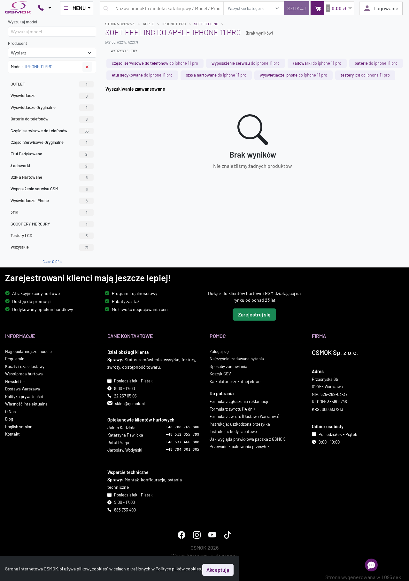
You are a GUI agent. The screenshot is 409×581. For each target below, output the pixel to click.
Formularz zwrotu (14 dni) (232, 408)
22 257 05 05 (125, 395)
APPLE (148, 23)
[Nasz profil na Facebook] (181, 535)
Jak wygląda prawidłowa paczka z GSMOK (247, 438)
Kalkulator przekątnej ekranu (236, 381)
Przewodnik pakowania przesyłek (240, 446)
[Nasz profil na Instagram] (196, 535)
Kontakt (12, 434)
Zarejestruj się (254, 314)
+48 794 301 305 (182, 449)
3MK (49, 212)
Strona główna (120, 23)
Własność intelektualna (26, 403)
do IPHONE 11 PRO (155, 63)
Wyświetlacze (49, 95)
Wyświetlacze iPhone (49, 200)
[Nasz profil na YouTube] (212, 535)
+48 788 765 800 (182, 427)
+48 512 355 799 (182, 434)
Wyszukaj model (22, 21)
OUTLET (49, 83)
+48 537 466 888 (182, 442)
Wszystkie (49, 247)
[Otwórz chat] (371, 565)
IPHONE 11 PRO (174, 23)
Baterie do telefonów (49, 118)
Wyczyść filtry (124, 51)
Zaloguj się (219, 351)
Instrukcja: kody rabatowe (233, 431)
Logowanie (386, 8)
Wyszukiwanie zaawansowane (135, 89)
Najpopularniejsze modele (28, 351)
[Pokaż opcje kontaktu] (44, 8)
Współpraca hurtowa (24, 373)
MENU (79, 8)
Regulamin (14, 358)
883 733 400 (125, 509)
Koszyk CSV (220, 373)
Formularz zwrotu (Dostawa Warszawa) (244, 416)
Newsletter (15, 381)
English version (18, 426)
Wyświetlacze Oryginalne (49, 107)
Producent (17, 43)
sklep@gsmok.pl (130, 403)
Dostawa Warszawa (22, 388)
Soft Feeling (206, 23)
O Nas (10, 411)
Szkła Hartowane (49, 177)
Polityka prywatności (24, 396)
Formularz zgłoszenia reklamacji (239, 401)
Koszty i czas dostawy (24, 366)
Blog (9, 418)
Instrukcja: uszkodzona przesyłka (240, 423)
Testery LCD (49, 235)
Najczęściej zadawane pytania (237, 358)
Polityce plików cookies (178, 568)
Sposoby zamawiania (228, 366)
